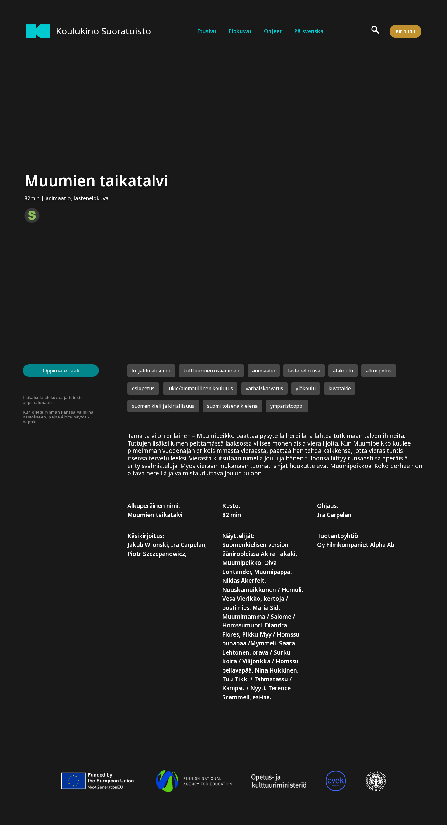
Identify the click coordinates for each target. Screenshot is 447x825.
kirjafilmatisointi (151, 370)
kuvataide (339, 388)
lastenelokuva (91, 198)
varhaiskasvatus (264, 388)
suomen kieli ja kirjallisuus (163, 406)
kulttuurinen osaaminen (211, 370)
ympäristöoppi (287, 406)
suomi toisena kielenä (232, 406)
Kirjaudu (405, 31)
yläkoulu (306, 388)
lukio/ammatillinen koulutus (200, 388)
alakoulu (343, 370)
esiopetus (143, 388)
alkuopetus (379, 370)
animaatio (58, 198)
